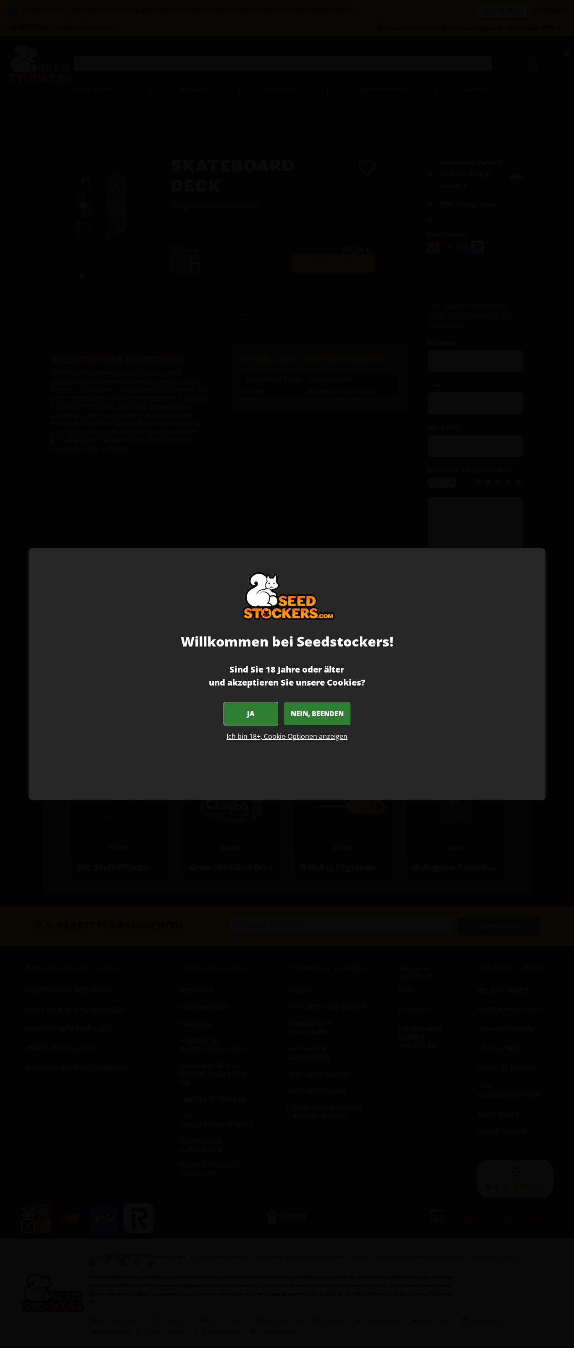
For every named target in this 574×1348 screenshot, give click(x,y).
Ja (251, 713)
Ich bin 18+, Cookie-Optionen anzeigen (287, 736)
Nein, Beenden (317, 713)
